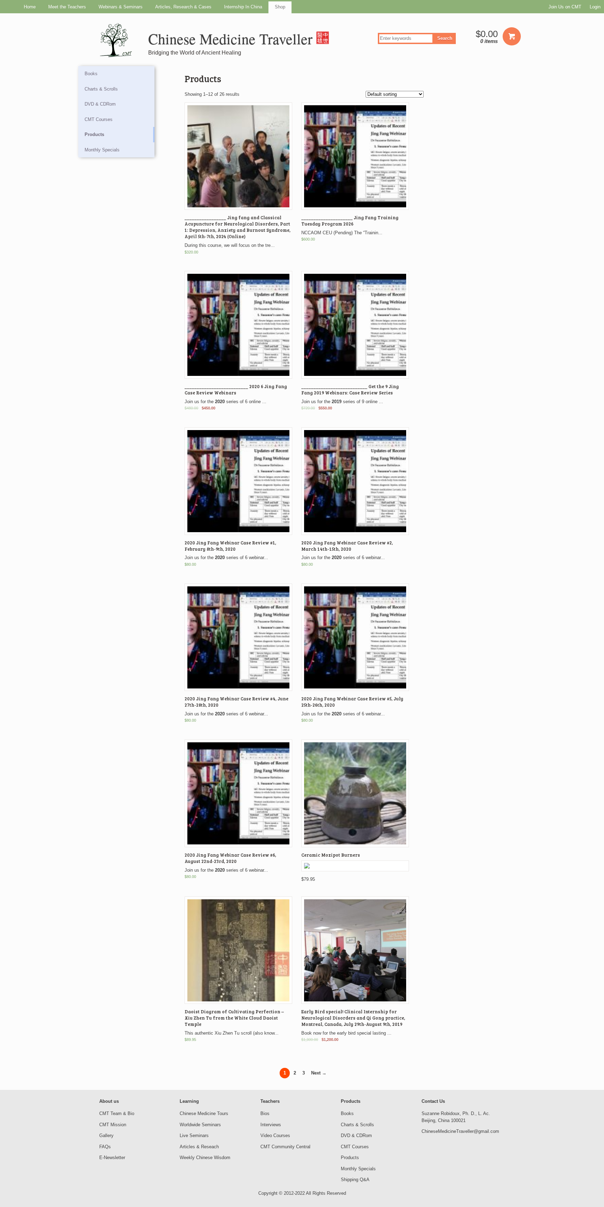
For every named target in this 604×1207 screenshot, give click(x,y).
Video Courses (275, 1135)
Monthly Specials (102, 149)
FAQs (105, 1146)
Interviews (270, 1124)
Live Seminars (194, 1135)
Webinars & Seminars (121, 6)
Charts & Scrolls (101, 89)
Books (91, 73)
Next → (318, 1073)
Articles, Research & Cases (183, 6)
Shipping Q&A (355, 1179)
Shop (280, 6)
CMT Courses (99, 119)
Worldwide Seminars (200, 1124)
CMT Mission (112, 1124)
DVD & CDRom (100, 104)
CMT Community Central (285, 1146)
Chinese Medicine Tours (204, 1113)
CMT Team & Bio (116, 1113)
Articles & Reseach (199, 1146)
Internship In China (243, 6)
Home (30, 6)
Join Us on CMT (564, 6)
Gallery (106, 1135)
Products (94, 134)
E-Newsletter (112, 1157)
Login (595, 6)
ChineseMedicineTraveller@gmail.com (460, 1131)
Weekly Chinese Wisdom (205, 1157)
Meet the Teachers (67, 6)
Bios (264, 1113)
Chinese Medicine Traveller (232, 39)
